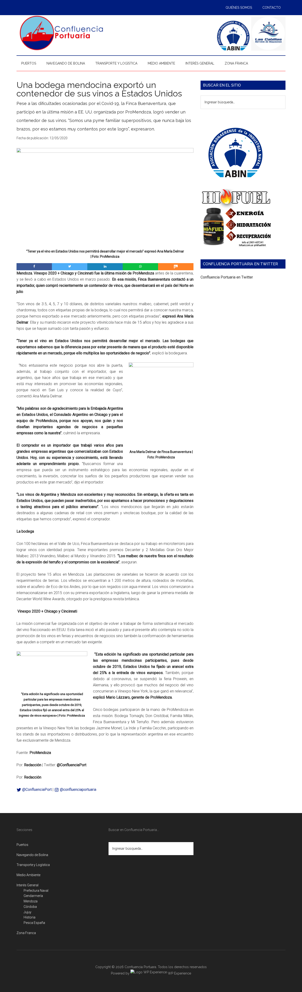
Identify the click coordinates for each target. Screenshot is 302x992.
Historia (29, 917)
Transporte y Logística (33, 865)
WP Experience (179, 973)
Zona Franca (26, 933)
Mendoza (31, 901)
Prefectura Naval (36, 890)
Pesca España (34, 923)
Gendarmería (33, 896)
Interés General (27, 885)
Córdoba (30, 907)
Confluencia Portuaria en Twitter (227, 277)
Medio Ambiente (28, 875)
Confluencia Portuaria (61, 33)
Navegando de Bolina (32, 855)
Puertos (22, 845)
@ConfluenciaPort (36, 789)
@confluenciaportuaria (77, 789)
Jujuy (27, 912)
